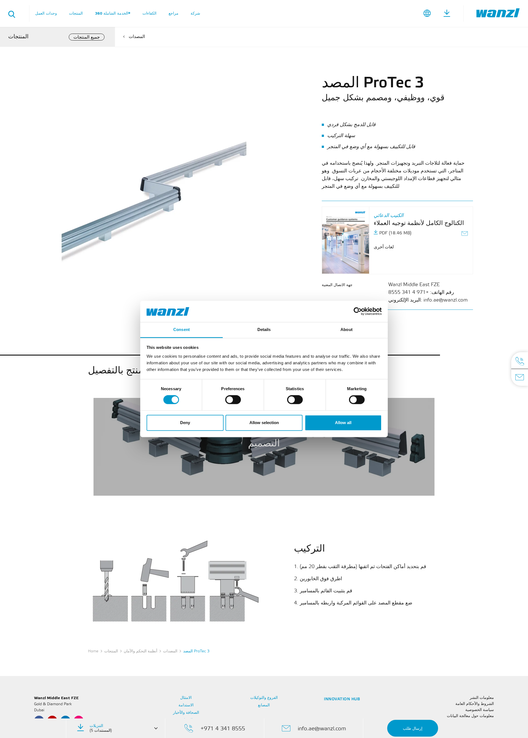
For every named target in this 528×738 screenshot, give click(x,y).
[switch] (233, 399)
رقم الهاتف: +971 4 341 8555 (421, 292)
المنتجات (76, 13)
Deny (185, 422)
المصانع (264, 705)
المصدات (137, 37)
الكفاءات (149, 13)
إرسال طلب (412, 728)
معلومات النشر (482, 698)
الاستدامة (186, 705)
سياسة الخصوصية (479, 710)
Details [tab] (264, 329)
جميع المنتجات (86, 37)
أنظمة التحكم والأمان (140, 651)
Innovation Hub (342, 699)
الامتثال (186, 698)
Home (93, 651)
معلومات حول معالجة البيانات (470, 716)
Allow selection (264, 422)
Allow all (343, 422)
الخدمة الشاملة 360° (112, 13)
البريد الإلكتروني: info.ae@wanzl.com (428, 300)
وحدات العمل (46, 13)
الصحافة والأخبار (186, 713)
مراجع (173, 13)
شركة (195, 13)
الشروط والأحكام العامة (474, 704)
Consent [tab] (181, 329)
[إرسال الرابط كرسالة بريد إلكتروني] (464, 234)
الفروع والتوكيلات (264, 698)
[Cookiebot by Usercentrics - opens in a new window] (358, 311)
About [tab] (346, 329)
